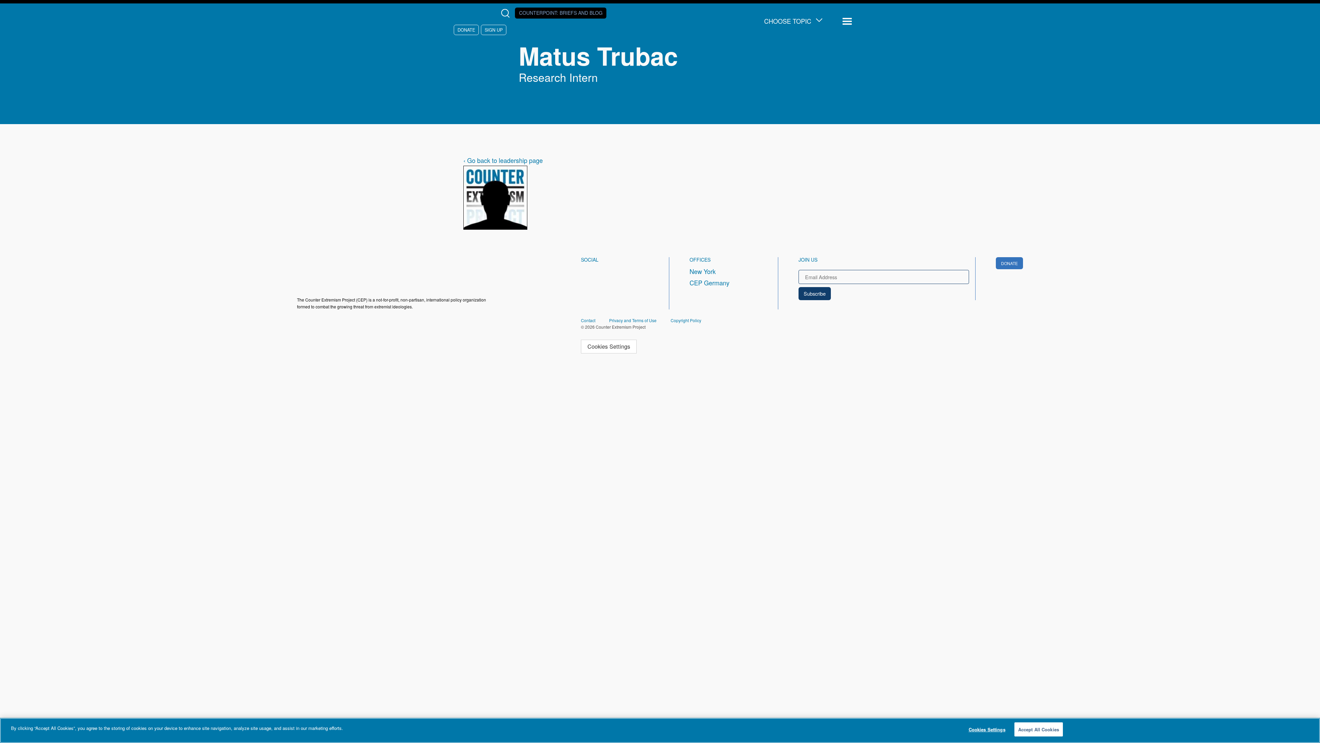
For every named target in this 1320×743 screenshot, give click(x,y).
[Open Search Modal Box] (506, 13)
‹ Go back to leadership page (503, 160)
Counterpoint (561, 12)
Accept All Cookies (1038, 729)
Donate (466, 29)
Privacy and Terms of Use (633, 320)
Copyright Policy (686, 320)
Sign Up (494, 29)
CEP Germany (709, 282)
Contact (588, 320)
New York (703, 271)
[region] (660, 730)
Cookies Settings (608, 346)
